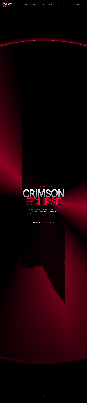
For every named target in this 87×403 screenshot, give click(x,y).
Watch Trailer (50, 222)
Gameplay (36, 222)
